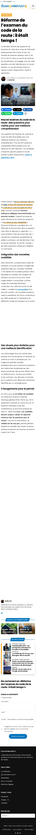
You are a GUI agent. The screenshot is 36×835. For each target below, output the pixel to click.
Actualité (6, 15)
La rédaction (5, 771)
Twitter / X (5, 800)
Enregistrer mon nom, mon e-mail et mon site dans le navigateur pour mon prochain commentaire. (19, 729)
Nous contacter (7, 781)
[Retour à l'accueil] (14, 5)
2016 (5, 204)
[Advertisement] (18, 180)
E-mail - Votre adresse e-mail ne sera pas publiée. (17, 719)
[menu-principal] (33, 6)
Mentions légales (7, 784)
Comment (4, 701)
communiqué (22, 289)
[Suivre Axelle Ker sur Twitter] (2, 613)
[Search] (33, 815)
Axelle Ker (8, 601)
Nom (3, 712)
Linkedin (4, 803)
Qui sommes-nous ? (8, 774)
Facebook (4, 796)
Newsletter (5, 778)
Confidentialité (6, 829)
